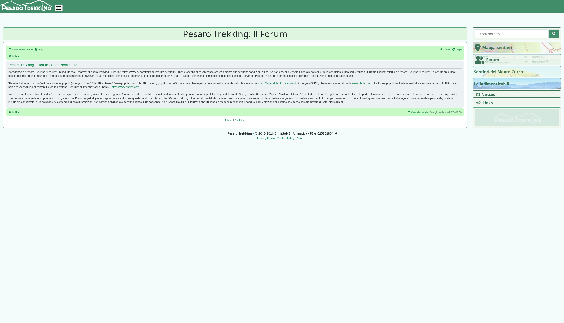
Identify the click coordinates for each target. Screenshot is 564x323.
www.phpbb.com (362, 83)
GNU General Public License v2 (277, 83)
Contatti (302, 138)
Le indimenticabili (491, 83)
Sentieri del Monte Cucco (498, 71)
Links (487, 102)
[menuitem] (38, 49)
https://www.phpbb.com (125, 87)
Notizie (488, 94)
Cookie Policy (285, 138)
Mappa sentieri (497, 47)
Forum (492, 59)
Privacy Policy (266, 138)
